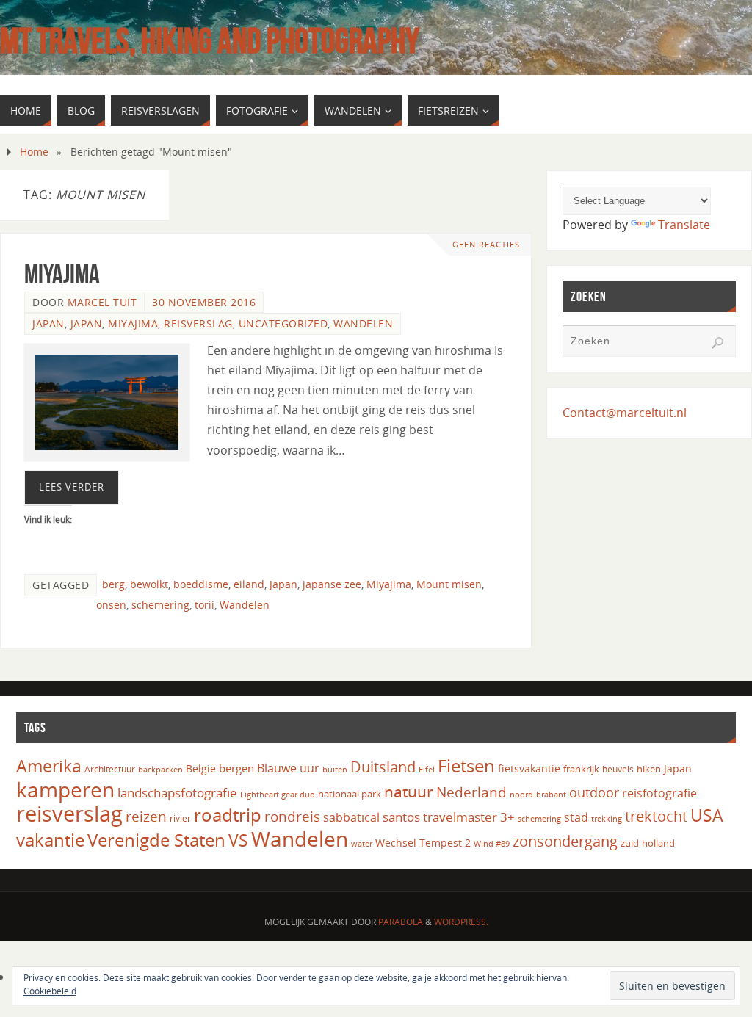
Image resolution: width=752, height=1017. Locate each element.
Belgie (201, 768)
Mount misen (449, 584)
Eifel (427, 769)
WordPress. (461, 922)
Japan (48, 323)
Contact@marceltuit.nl (625, 413)
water (361, 843)
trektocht (656, 816)
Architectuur (109, 769)
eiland (249, 584)
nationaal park (349, 793)
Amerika (49, 766)
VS (238, 840)
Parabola (400, 922)
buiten (334, 769)
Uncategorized (283, 323)
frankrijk (581, 768)
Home (34, 152)
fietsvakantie (529, 768)
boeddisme (200, 584)
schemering (160, 605)
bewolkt (149, 584)
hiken (649, 768)
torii (204, 605)
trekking (606, 819)
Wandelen (363, 323)
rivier (180, 818)
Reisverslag (198, 323)
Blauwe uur (288, 768)
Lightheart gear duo (277, 794)
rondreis (292, 816)
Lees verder (71, 486)
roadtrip (227, 815)
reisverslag (69, 813)
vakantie (50, 840)
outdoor (594, 792)
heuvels (618, 769)
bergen (236, 768)
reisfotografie (659, 793)
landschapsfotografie (177, 792)
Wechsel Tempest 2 (423, 843)
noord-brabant (538, 794)
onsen (111, 605)
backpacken (160, 769)
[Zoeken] (717, 343)
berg (113, 584)
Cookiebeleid (50, 991)
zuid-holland (648, 843)
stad (576, 817)
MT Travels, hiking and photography (209, 41)
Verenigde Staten (156, 840)
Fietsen (466, 766)
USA (706, 815)
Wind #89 (492, 843)
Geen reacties (486, 244)
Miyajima (62, 273)
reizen (146, 816)
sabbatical (351, 817)
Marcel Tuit (102, 302)
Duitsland (383, 767)
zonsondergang (565, 840)
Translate (684, 225)
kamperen (65, 789)
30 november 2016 (204, 302)
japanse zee (332, 584)
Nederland (471, 792)
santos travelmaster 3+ (449, 816)
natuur (408, 791)
